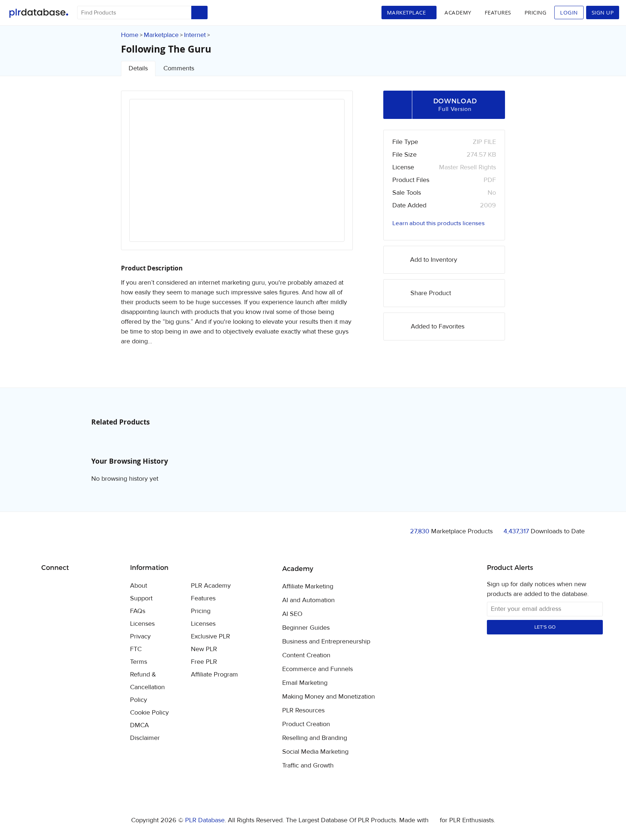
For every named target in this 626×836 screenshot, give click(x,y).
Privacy (140, 636)
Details (138, 68)
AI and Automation (308, 600)
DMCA (139, 725)
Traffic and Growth (308, 766)
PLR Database (38, 13)
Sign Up (603, 12)
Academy (458, 12)
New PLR (204, 649)
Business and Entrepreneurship (326, 642)
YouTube (99, 586)
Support (141, 598)
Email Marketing (304, 683)
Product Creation (306, 724)
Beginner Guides (306, 628)
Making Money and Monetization (328, 697)
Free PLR (204, 662)
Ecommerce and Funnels (317, 669)
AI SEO (292, 614)
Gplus (82, 586)
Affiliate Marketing (307, 587)
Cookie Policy (149, 712)
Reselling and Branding (314, 738)
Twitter (65, 586)
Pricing (536, 12)
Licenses (142, 624)
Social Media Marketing (315, 752)
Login (569, 12)
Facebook (48, 586)
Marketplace (161, 35)
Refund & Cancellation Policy (147, 687)
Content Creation (306, 655)
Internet (195, 35)
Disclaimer (145, 738)
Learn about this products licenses (438, 223)
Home (129, 35)
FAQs (137, 611)
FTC (136, 649)
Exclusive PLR (210, 636)
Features (498, 12)
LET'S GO (545, 627)
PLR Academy (211, 586)
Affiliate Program (214, 674)
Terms (138, 662)
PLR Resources (303, 711)
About (138, 586)
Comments (178, 68)
